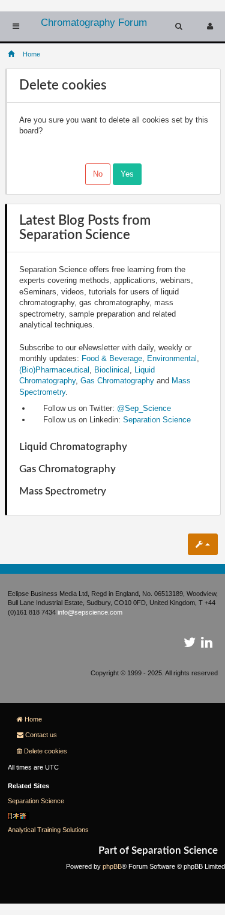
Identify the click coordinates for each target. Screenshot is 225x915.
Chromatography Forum (94, 22)
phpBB (112, 866)
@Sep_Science (144, 408)
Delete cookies (45, 751)
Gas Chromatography (117, 380)
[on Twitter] (190, 644)
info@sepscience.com (90, 612)
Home (33, 719)
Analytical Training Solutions (48, 829)
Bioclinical (112, 369)
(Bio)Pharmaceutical (54, 369)
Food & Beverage (112, 358)
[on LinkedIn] (206, 644)
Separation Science (157, 419)
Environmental (172, 358)
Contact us (41, 734)
